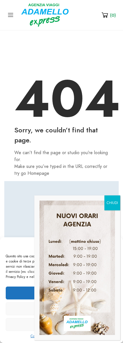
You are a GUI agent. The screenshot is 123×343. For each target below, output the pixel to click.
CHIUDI (112, 203)
